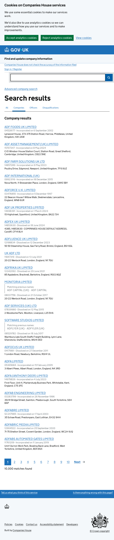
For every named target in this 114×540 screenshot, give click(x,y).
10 (68, 462)
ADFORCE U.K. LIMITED (19, 190)
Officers (33, 107)
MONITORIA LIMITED (18, 282)
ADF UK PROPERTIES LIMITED (24, 207)
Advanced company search (20, 89)
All (7, 107)
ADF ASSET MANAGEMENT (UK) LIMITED (31, 144)
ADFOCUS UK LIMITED (19, 347)
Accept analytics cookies (21, 38)
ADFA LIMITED (13, 361)
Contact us (31, 524)
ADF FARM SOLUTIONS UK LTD (24, 161)
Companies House (22, 530)
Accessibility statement (52, 524)
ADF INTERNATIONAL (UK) (21, 176)
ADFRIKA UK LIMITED (18, 267)
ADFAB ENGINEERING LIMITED (25, 393)
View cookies (84, 37)
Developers (72, 524)
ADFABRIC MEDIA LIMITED (21, 424)
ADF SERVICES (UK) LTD (20, 306)
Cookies (19, 524)
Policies (8, 524)
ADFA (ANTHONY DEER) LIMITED (26, 375)
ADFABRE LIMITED (16, 410)
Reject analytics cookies (57, 38)
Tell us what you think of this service (19, 492)
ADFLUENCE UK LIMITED (21, 239)
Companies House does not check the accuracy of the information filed (40, 64)
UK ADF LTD (12, 253)
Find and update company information (28, 58)
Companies (19, 107)
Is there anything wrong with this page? (93, 492)
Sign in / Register (13, 69)
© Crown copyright (100, 531)
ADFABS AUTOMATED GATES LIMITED (29, 439)
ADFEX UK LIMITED (17, 221)
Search (109, 77)
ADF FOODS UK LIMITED (20, 127)
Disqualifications (51, 107)
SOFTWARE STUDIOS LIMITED (24, 320)
